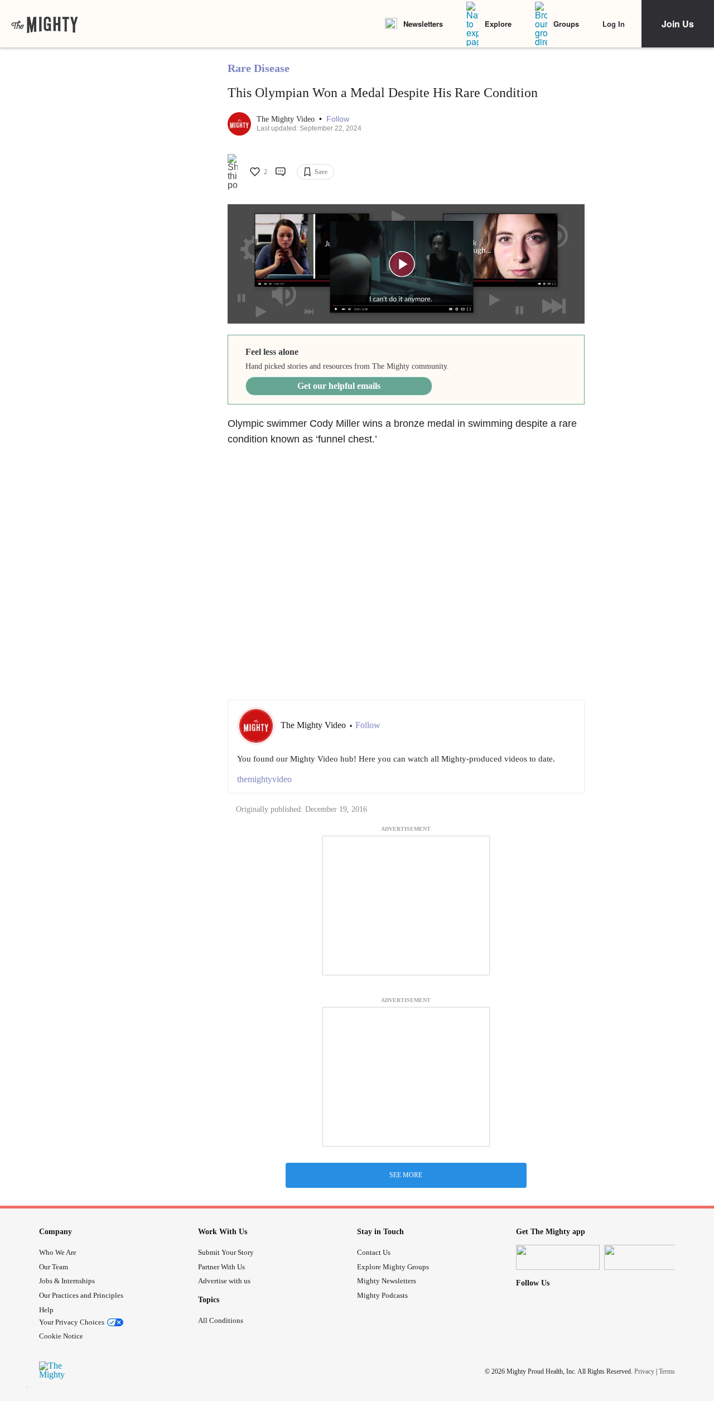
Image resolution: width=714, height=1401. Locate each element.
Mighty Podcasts (382, 1295)
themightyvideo (264, 779)
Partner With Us (221, 1267)
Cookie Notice (61, 1336)
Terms (667, 1371)
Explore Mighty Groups (393, 1267)
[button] (337, 119)
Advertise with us (224, 1281)
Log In (613, 23)
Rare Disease (259, 68)
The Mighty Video (287, 119)
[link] (44, 24)
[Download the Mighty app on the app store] (558, 1257)
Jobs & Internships (67, 1281)
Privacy (644, 1371)
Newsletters (423, 23)
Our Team (53, 1267)
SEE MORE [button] (405, 1175)
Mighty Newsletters (386, 1281)
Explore (498, 23)
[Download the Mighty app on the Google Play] (646, 1257)
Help (46, 1310)
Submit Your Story (226, 1252)
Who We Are (57, 1252)
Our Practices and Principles (81, 1295)
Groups (566, 23)
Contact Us (373, 1252)
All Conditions (220, 1320)
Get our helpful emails (338, 386)
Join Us (678, 23)
